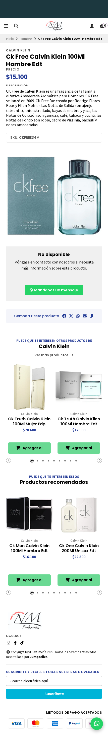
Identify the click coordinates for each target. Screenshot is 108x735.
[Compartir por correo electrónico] (84, 316)
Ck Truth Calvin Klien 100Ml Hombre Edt (79, 422)
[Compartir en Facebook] (64, 316)
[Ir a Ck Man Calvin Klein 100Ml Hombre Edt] (29, 514)
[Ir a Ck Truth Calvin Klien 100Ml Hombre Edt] (79, 387)
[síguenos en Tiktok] (22, 643)
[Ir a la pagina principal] (54, 26)
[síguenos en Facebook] (15, 643)
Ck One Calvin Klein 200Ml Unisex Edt (79, 548)
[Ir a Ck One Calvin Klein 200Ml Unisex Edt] (79, 514)
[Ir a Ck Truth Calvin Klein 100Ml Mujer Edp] (29, 387)
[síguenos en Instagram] (8, 643)
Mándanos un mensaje (55, 290)
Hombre (26, 38)
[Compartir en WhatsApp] (77, 316)
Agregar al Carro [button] (32, 449)
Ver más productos (51, 355)
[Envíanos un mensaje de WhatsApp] (96, 723)
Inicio (10, 38)
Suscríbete (54, 694)
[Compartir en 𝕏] (71, 316)
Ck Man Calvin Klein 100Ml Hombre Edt (29, 548)
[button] (91, 316)
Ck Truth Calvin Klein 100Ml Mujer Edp (29, 422)
